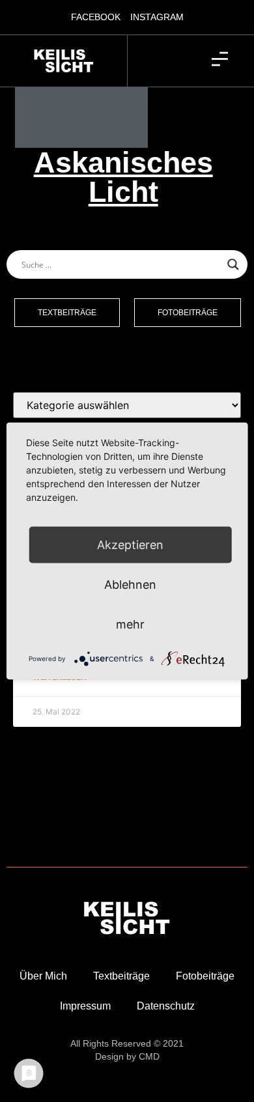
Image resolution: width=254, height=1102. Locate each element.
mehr (130, 624)
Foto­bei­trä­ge (205, 976)
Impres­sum (85, 1005)
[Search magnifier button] (233, 264)
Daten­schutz (166, 1005)
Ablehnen (130, 584)
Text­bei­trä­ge (121, 976)
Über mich (43, 976)
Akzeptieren (130, 545)
